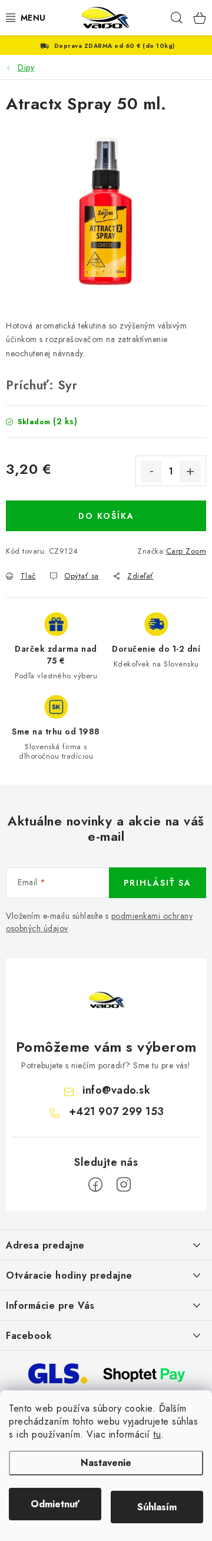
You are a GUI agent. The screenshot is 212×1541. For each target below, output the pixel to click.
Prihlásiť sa (157, 883)
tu (157, 1434)
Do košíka (106, 516)
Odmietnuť (55, 1504)
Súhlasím (157, 1507)
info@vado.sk (116, 1090)
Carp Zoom (186, 551)
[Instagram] (124, 1185)
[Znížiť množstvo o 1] (151, 471)
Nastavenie (106, 1463)
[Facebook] (95, 1185)
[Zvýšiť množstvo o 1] (190, 471)
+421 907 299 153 (116, 1111)
